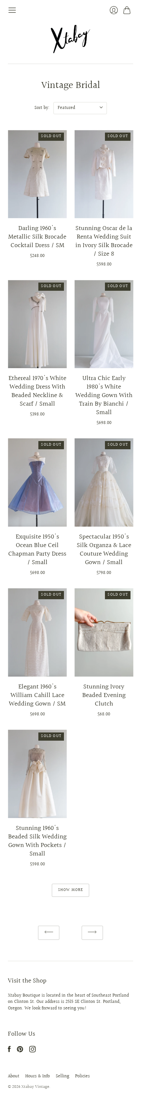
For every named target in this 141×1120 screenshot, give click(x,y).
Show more (70, 890)
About (13, 1076)
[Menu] (12, 10)
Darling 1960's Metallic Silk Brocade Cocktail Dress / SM (37, 237)
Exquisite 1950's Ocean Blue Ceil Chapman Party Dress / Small (37, 550)
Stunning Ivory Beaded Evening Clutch (104, 695)
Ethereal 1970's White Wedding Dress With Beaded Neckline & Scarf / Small (37, 391)
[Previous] (48, 933)
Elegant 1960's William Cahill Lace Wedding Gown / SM (37, 695)
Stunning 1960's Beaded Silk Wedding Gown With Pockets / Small (37, 841)
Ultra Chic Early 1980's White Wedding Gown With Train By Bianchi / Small (103, 395)
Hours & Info (37, 1076)
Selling (62, 1076)
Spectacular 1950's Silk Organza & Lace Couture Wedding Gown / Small (104, 550)
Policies (82, 1076)
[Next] (92, 933)
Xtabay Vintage (35, 1087)
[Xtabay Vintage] (70, 39)
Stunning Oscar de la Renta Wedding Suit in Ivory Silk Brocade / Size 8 (103, 241)
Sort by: (42, 108)
